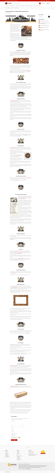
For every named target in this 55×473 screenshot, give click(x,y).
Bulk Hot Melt (26, 5)
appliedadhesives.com (28, 468)
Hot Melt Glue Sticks (12, 5)
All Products (6, 5)
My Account (43, 3)
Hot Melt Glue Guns (17, 5)
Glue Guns (6, 452)
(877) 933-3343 (43, 0)
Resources (40, 5)
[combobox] (26, 3)
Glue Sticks (6, 451)
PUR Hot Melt (22, 5)
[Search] (40, 3)
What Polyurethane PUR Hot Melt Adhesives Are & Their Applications (45, 23)
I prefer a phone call (14, 434)
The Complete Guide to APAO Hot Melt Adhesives (44, 27)
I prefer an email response (14, 433)
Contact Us (48, 0)
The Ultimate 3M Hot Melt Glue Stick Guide (44, 25)
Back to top (27, 447)
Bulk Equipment (31, 5)
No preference (13, 435)
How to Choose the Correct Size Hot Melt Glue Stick (44, 30)
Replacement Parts (35, 5)
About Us (18, 452)
